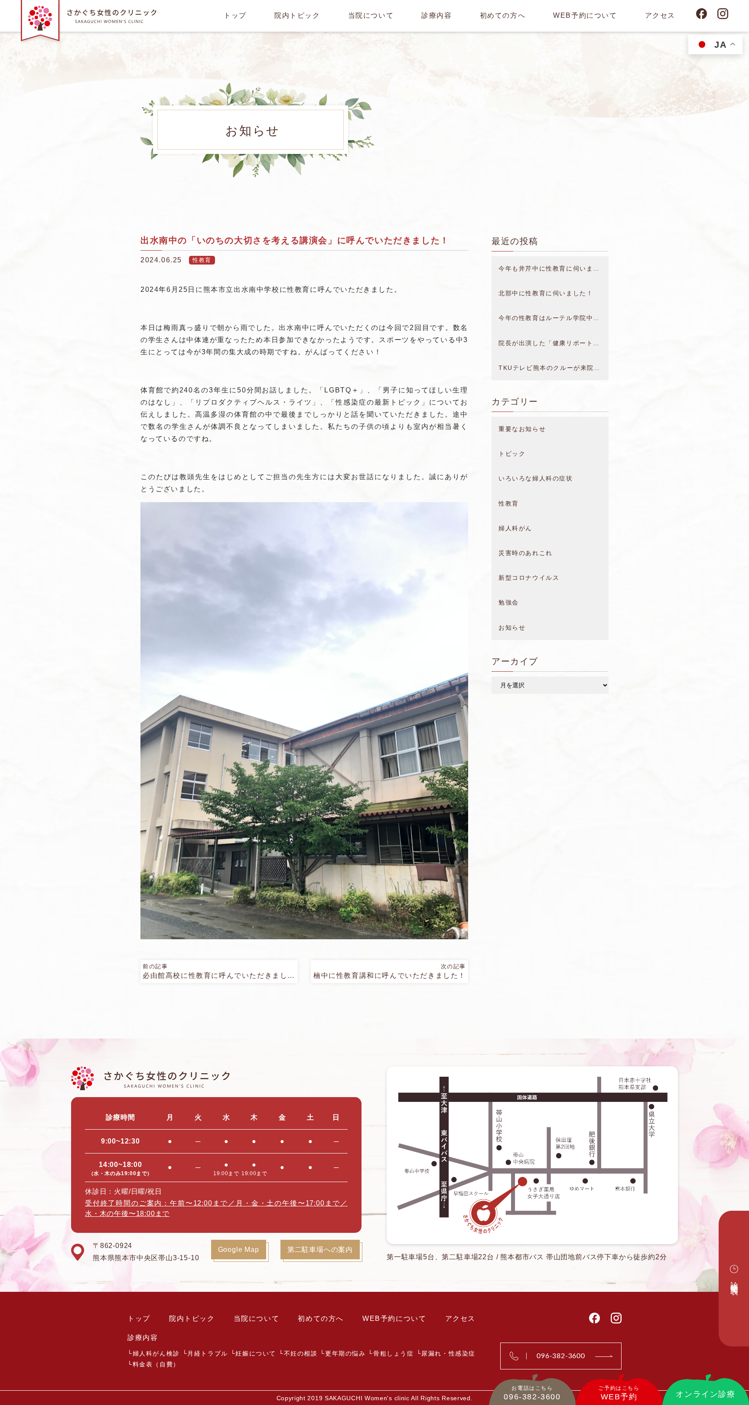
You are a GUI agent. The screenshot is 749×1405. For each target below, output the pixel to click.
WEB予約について (585, 15)
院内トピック (297, 15)
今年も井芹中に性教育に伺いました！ (553, 268)
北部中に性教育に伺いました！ (545, 293)
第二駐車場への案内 (320, 1249)
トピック (511, 453)
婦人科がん (515, 528)
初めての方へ (503, 15)
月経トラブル (207, 1353)
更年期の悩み (345, 1353)
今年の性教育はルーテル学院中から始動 (553, 317)
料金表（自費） (156, 1364)
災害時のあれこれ (525, 552)
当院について (371, 15)
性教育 (202, 260)
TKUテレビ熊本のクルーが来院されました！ (553, 367)
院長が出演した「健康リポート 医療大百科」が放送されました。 (553, 343)
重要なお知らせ (522, 428)
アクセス (660, 15)
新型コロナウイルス (528, 577)
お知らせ (511, 627)
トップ (235, 15)
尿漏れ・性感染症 (448, 1353)
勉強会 (508, 602)
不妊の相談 (301, 1353)
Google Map (238, 1249)
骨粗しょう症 (393, 1353)
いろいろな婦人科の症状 (535, 478)
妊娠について (255, 1353)
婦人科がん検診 (156, 1353)
